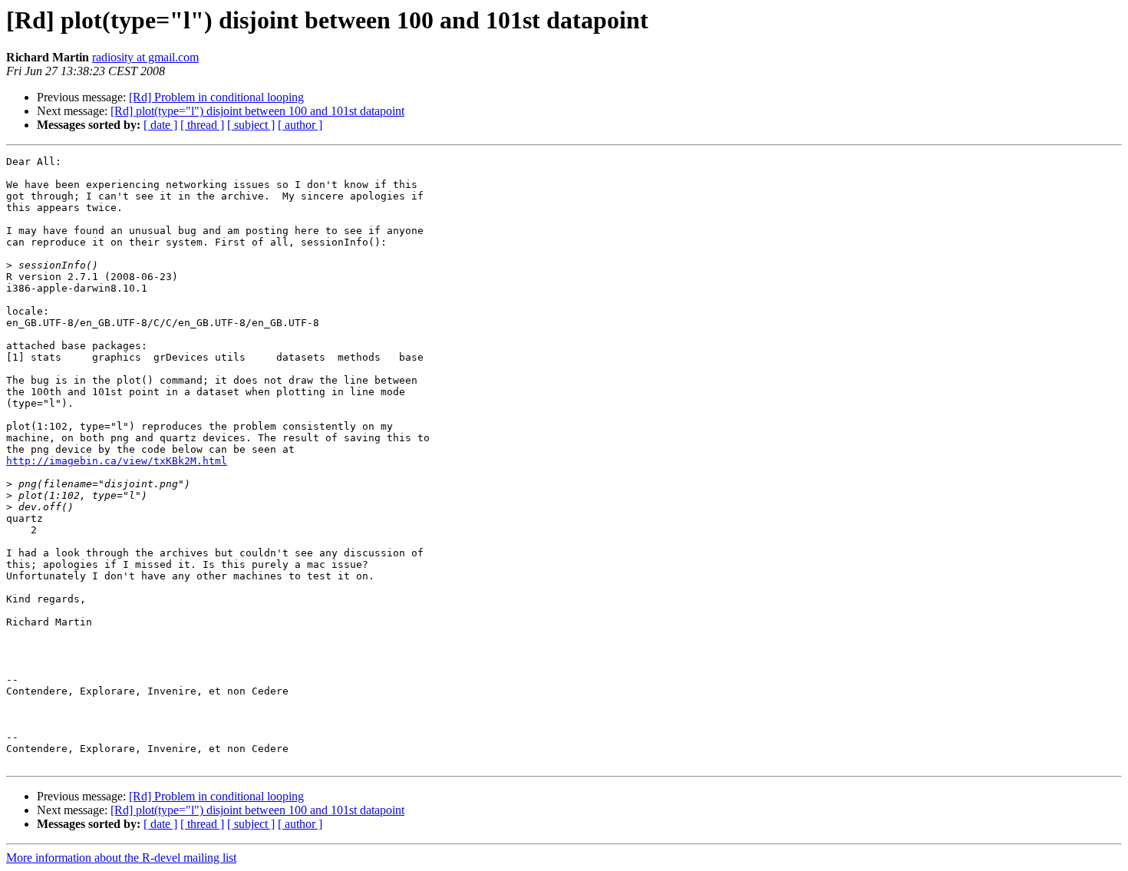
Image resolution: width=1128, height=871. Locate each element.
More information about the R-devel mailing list (121, 857)
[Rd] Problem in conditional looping (216, 97)
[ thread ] (202, 124)
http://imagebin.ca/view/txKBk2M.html (116, 461)
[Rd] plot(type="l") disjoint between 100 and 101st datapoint (257, 110)
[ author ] (300, 124)
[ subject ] (251, 124)
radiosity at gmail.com (145, 57)
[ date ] (160, 124)
